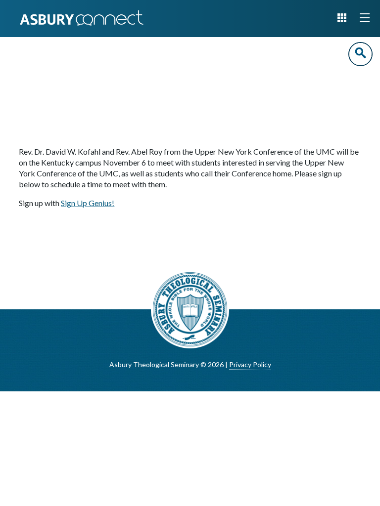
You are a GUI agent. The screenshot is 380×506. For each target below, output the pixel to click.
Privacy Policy (250, 364)
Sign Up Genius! (87, 203)
